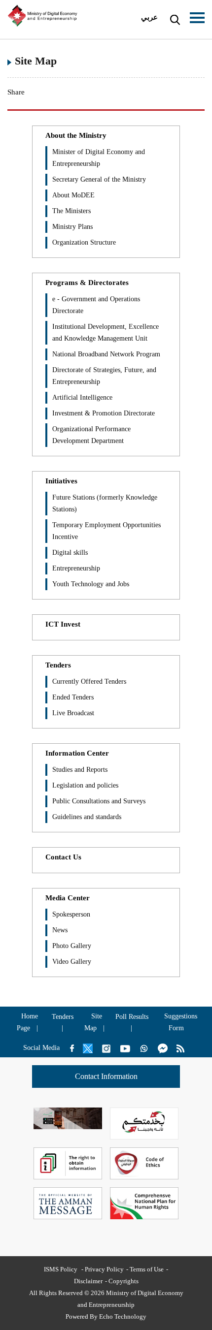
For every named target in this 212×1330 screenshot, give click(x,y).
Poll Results (131, 1016)
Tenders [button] (58, 665)
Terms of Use (147, 1269)
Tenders (62, 1016)
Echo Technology (122, 1316)
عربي (149, 17)
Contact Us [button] (63, 857)
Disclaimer (88, 1281)
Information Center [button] (77, 753)
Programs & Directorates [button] (87, 282)
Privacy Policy (104, 1269)
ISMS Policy (61, 1269)
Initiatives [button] (61, 481)
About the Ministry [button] (75, 135)
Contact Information (106, 1076)
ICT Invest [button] (62, 624)
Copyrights (123, 1281)
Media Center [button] (67, 898)
